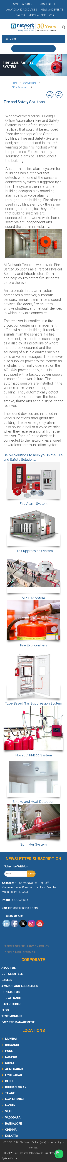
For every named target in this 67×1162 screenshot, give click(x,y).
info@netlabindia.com (24, 908)
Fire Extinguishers (33, 645)
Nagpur (11, 1057)
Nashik (10, 1105)
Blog (5, 1010)
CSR (51, 15)
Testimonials (11, 1016)
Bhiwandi (12, 1044)
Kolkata (11, 1135)
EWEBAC (13, 1153)
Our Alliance (11, 998)
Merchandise (37, 15)
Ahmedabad (14, 1069)
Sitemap (29, 952)
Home (15, 3)
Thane (10, 1093)
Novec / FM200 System (33, 755)
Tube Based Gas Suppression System (33, 703)
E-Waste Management (18, 1022)
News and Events (52, 9)
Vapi (8, 1111)
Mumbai (11, 1038)
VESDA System (33, 598)
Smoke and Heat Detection (33, 801)
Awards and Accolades (21, 9)
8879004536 (20, 900)
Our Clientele (47, 3)
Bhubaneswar (15, 1087)
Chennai (11, 1129)
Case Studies (11, 1004)
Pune (9, 1051)
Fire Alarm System (34, 503)
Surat (9, 1063)
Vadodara (13, 1117)
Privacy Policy (37, 946)
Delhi (9, 1081)
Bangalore (13, 1123)
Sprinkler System (33, 844)
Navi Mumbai (14, 1099)
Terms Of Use (14, 946)
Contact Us (10, 992)
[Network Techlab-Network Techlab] (33, 27)
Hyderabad (13, 1075)
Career (20, 15)
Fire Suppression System (33, 551)
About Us (28, 3)
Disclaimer (12, 952)
